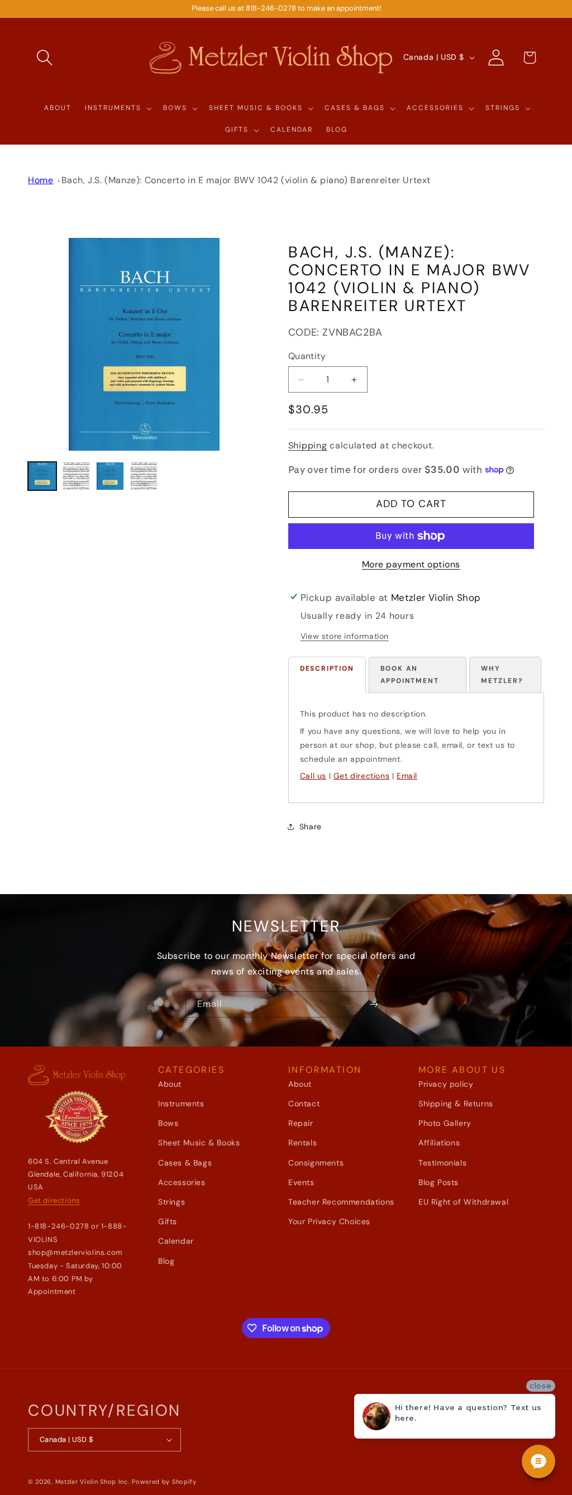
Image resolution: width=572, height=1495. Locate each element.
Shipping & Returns (455, 1103)
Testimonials (442, 1163)
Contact (304, 1103)
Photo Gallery (444, 1123)
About (170, 1084)
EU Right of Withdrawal (463, 1202)
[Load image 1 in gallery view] (42, 476)
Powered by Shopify (164, 1482)
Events (301, 1182)
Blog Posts (438, 1182)
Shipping (307, 445)
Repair (300, 1123)
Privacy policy (445, 1084)
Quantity (307, 356)
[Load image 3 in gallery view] (110, 476)
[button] (44, 57)
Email (407, 776)
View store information (345, 636)
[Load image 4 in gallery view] (144, 476)
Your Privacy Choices (329, 1221)
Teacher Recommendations (341, 1202)
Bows (168, 1123)
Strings (171, 1202)
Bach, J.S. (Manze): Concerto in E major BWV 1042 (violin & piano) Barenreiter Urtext (246, 180)
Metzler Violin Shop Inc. (92, 1482)
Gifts (167, 1221)
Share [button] (310, 826)
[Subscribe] (373, 1004)
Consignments (316, 1163)
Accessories (182, 1182)
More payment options (411, 564)
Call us (313, 776)
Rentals (302, 1143)
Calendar (176, 1241)
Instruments (181, 1103)
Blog (166, 1261)
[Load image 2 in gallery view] (76, 476)
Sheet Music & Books (199, 1143)
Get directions (361, 776)
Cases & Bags (185, 1163)
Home (40, 180)
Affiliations (439, 1143)
